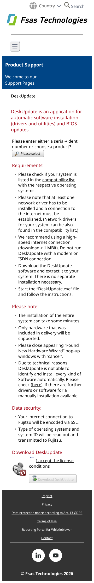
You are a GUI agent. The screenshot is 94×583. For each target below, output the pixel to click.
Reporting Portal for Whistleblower (47, 529)
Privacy (47, 504)
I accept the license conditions (51, 463)
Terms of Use (47, 521)
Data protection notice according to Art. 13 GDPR (46, 512)
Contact (46, 538)
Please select (31, 153)
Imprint (47, 496)
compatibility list (58, 180)
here (36, 385)
